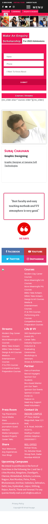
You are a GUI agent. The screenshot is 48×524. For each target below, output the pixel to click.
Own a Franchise (32, 370)
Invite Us (28, 395)
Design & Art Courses (34, 299)
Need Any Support (32, 402)
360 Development (32, 333)
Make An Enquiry (15, 35)
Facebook (13, 251)
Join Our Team (30, 386)
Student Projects (9, 436)
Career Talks (29, 339)
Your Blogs (7, 455)
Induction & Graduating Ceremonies (29, 349)
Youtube (36, 251)
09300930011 (16, 11)
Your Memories (9, 448)
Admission (6, 11)
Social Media (8, 417)
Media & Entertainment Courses (30, 305)
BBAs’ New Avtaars (33, 292)
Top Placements (9, 413)
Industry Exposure (32, 342)
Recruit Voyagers (32, 373)
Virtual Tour (19, 2)
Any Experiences (9, 451)
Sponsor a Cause (32, 392)
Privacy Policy (18, 503)
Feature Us (29, 399)
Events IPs (29, 336)
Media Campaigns (10, 433)
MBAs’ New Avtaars (33, 296)
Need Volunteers (32, 405)
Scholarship (12, 41)
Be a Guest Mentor (33, 383)
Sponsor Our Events (33, 389)
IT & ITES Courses (32, 311)
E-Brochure (7, 2)
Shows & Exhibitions (33, 361)
